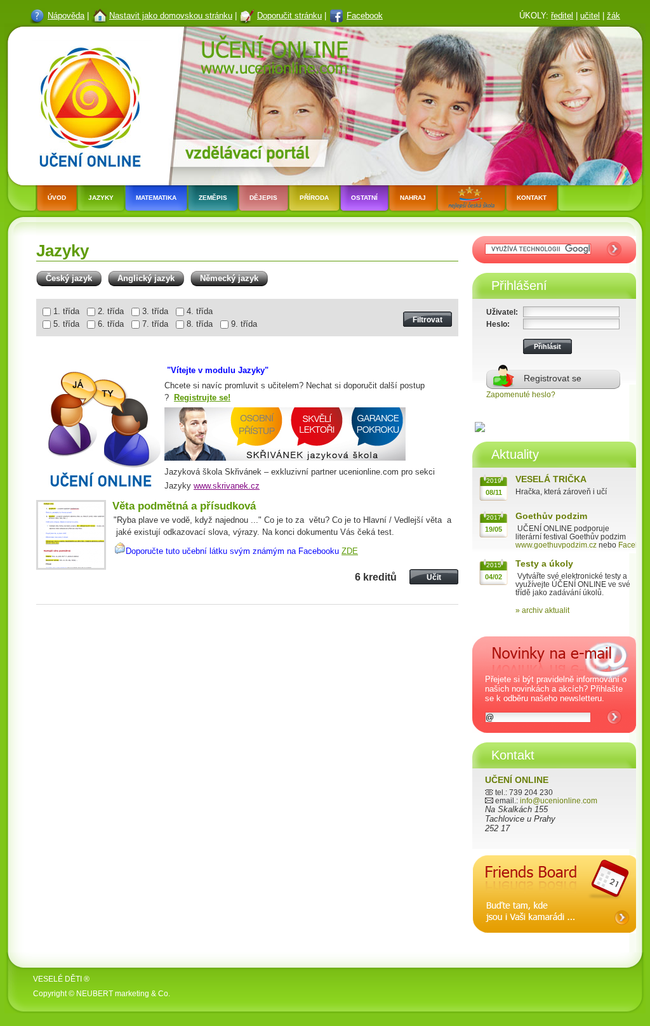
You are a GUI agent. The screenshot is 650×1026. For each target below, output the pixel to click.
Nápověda (66, 15)
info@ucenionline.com (558, 800)
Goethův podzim (551, 516)
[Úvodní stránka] (86, 104)
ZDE (350, 551)
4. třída (200, 311)
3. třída (155, 311)
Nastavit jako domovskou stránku (170, 15)
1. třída (66, 311)
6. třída (111, 324)
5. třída (66, 324)
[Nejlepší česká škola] (471, 199)
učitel (590, 15)
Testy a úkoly (544, 563)
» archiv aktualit (542, 610)
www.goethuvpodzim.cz (556, 545)
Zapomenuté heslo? (520, 394)
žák (613, 15)
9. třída (244, 324)
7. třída (155, 324)
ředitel (562, 15)
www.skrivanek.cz (227, 485)
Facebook (365, 15)
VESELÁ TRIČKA (551, 479)
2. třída (111, 311)
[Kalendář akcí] (554, 943)
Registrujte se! (202, 397)
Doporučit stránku (289, 15)
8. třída (200, 324)
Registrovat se (552, 378)
